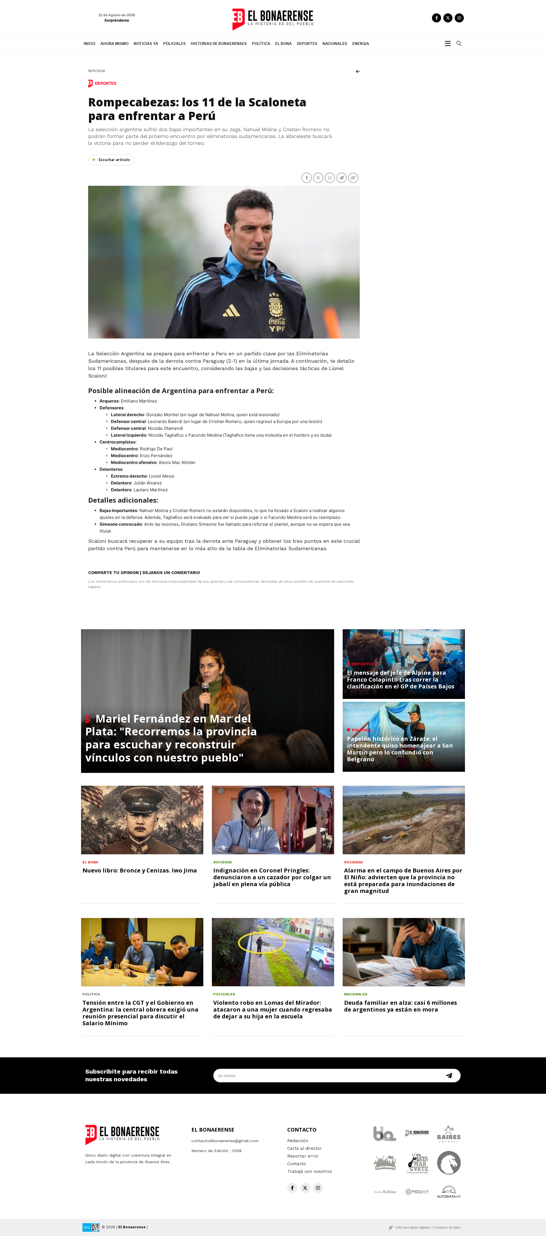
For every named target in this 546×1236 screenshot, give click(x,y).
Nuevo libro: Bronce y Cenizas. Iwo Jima (139, 870)
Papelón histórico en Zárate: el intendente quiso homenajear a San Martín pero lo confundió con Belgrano (400, 749)
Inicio (89, 43)
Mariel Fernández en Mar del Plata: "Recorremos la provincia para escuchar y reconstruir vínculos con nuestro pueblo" (171, 738)
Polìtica (261, 43)
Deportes (307, 43)
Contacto (296, 1163)
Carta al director (304, 1148)
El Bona (283, 43)
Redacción (297, 1140)
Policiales (174, 43)
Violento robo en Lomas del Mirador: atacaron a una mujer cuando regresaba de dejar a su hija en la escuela (272, 1009)
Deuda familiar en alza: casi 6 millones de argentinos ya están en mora (400, 1006)
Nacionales (334, 43)
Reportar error (303, 1156)
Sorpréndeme (116, 20)
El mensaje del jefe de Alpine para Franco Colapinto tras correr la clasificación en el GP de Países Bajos (400, 679)
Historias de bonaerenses (219, 43)
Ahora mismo (114, 43)
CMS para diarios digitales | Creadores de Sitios (428, 1227)
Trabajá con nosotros (309, 1171)
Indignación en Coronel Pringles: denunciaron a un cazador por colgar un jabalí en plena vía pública (272, 877)
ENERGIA (360, 43)
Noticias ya (146, 43)
